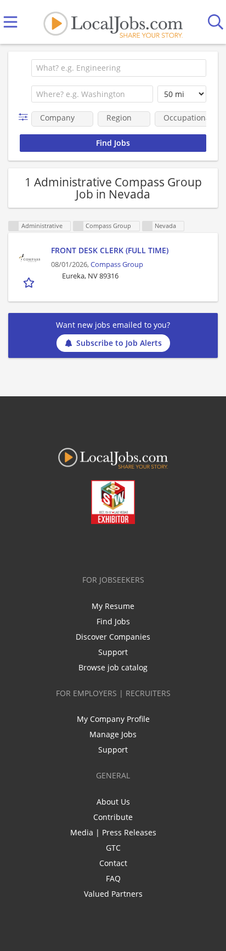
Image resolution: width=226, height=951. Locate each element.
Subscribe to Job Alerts (119, 343)
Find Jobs (113, 621)
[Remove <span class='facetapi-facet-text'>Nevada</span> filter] (147, 226)
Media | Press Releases (113, 832)
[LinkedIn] (106, 547)
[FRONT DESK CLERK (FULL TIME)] (29, 258)
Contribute (113, 817)
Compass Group (117, 264)
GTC (113, 847)
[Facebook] (70, 547)
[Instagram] (142, 547)
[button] (25, 117)
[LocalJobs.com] (113, 22)
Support (113, 652)
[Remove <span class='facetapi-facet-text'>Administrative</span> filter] (14, 226)
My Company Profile (113, 719)
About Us (113, 801)
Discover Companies (113, 636)
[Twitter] (88, 547)
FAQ (113, 878)
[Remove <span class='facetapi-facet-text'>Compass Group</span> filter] (78, 226)
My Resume (113, 606)
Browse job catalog (113, 667)
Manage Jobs (113, 734)
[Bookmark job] (30, 282)
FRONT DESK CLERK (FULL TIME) (109, 250)
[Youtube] (124, 547)
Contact (113, 863)
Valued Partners (113, 894)
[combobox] (118, 68)
